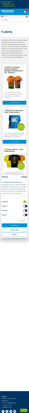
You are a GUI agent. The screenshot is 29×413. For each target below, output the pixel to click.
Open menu (27, 16)
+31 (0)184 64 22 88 (8, 6)
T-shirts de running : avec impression (14, 111)
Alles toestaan (14, 225)
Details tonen (21, 220)
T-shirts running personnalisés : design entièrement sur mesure (13, 70)
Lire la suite (14, 102)
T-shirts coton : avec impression (13, 150)
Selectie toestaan (14, 230)
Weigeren (14, 234)
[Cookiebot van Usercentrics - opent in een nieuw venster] (21, 177)
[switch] (24, 206)
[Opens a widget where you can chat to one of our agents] (24, 410)
